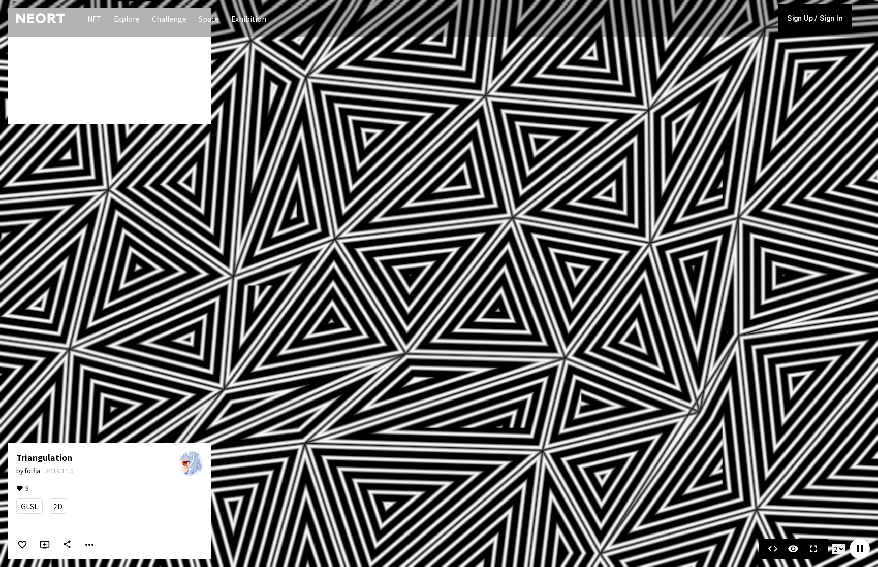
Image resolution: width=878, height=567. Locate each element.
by (28, 470)
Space (209, 19)
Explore (127, 19)
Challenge (169, 19)
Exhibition (248, 19)
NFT (94, 19)
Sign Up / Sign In (815, 18)
